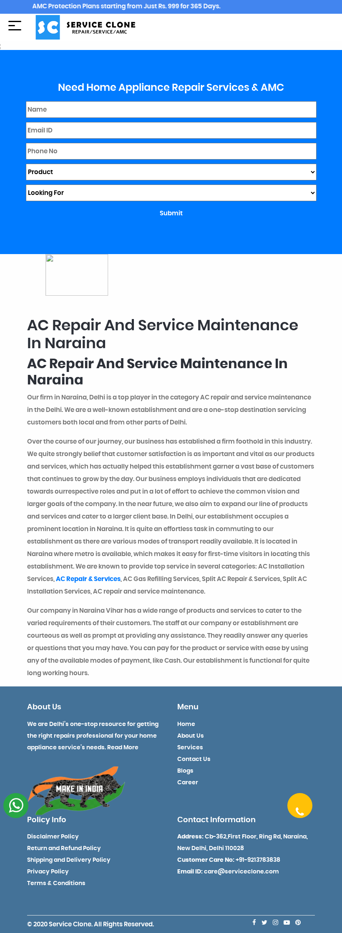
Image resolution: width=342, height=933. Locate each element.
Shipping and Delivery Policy (69, 860)
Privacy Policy (48, 872)
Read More (122, 748)
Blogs (185, 771)
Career (187, 783)
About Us (190, 736)
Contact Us (194, 759)
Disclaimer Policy (53, 837)
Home (186, 724)
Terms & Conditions (56, 883)
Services (190, 748)
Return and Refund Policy (64, 848)
